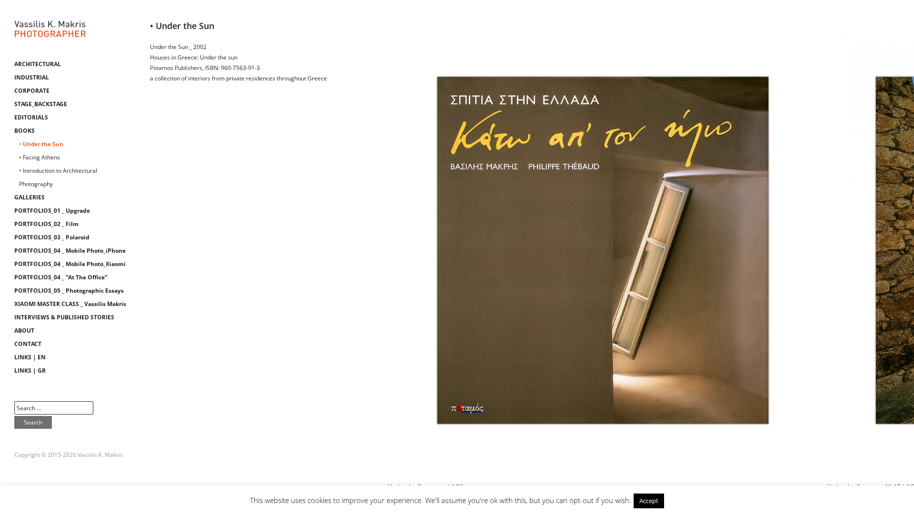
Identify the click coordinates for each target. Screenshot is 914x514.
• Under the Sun (41, 144)
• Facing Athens (39, 157)
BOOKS (24, 131)
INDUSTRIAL (31, 77)
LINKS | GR (30, 370)
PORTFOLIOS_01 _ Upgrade (52, 211)
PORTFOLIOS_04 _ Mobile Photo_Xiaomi (70, 264)
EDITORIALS (31, 117)
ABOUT (24, 330)
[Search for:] (53, 408)
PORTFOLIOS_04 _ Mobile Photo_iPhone (70, 251)
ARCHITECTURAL (37, 64)
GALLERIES (29, 197)
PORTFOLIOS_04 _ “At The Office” (60, 277)
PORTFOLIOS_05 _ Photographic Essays (69, 291)
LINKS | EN (30, 357)
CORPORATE (32, 91)
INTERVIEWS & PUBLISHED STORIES (64, 317)
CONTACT (27, 344)
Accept (648, 500)
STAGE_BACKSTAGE (40, 104)
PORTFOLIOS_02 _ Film (46, 224)
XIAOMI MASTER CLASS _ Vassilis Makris (70, 304)
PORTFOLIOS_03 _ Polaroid (51, 237)
